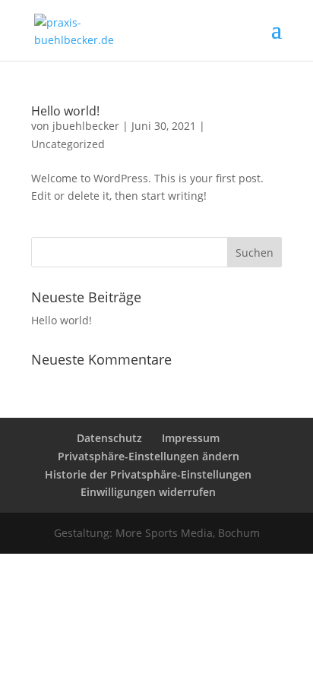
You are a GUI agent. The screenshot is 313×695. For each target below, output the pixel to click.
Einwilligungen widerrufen (148, 492)
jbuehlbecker (85, 125)
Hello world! (65, 111)
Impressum (191, 438)
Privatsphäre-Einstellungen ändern (148, 456)
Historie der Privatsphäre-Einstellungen (148, 474)
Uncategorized (68, 144)
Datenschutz (109, 438)
